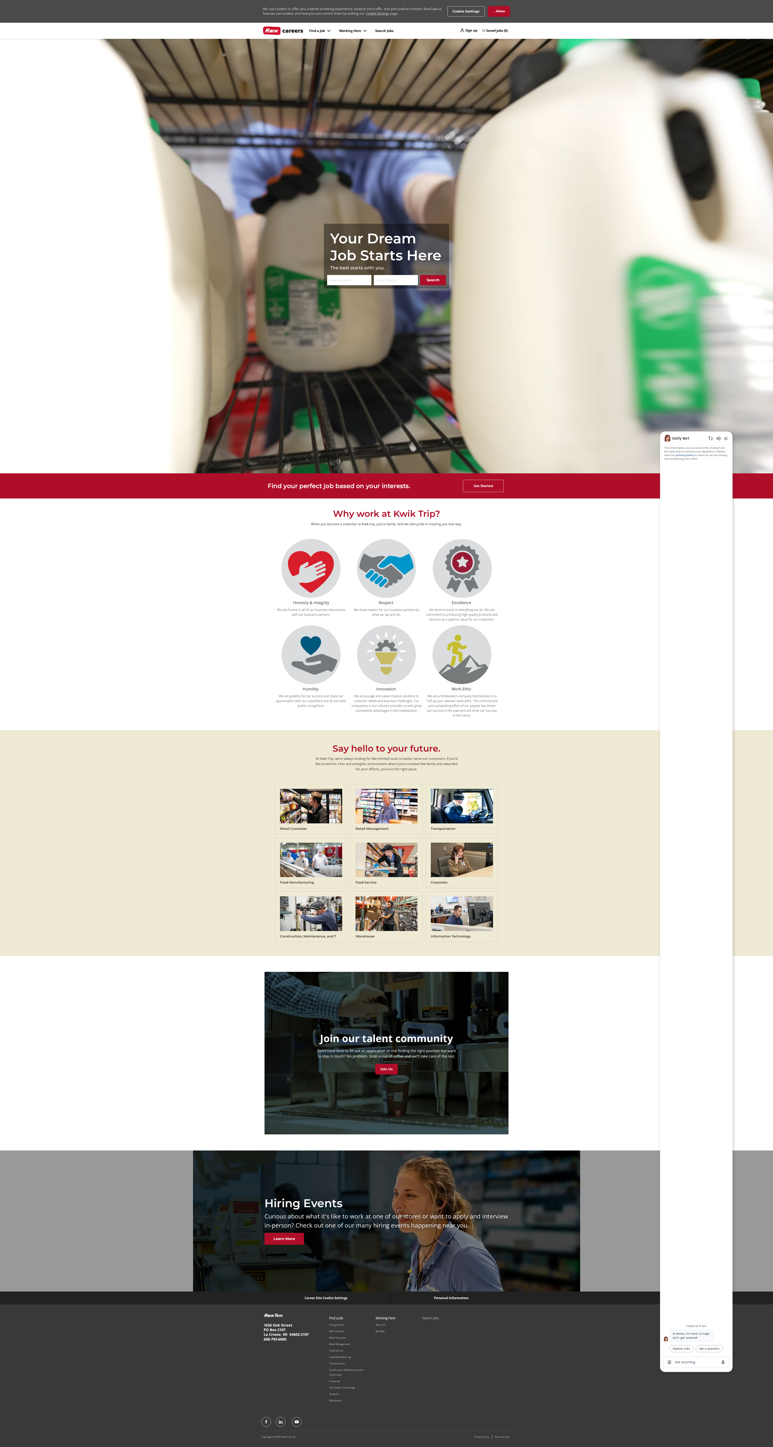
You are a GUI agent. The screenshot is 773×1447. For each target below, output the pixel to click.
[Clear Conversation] (711, 438)
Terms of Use (501, 1437)
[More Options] (669, 1362)
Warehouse (335, 1400)
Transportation (337, 1363)
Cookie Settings (377, 13)
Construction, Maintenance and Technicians (346, 1372)
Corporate (334, 1381)
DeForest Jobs (336, 1331)
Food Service (336, 1350)
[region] (696, 899)
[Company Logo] (283, 30)
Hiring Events (336, 1325)
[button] (468, 30)
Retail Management (339, 1344)
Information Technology (342, 1387)
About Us (381, 1325)
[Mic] (723, 1362)
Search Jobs (384, 31)
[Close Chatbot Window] (726, 438)
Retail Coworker (337, 1337)
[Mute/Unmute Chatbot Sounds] (718, 438)
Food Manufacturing (340, 1357)
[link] (311, 811)
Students (334, 1394)
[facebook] (266, 1422)
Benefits (380, 1331)
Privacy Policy (481, 1437)
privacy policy (685, 455)
